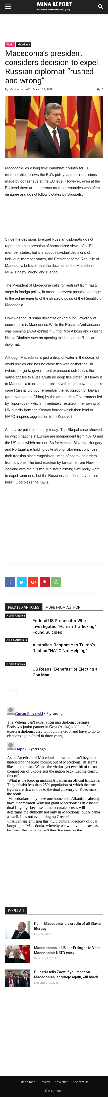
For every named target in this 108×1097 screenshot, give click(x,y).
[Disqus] (54, 768)
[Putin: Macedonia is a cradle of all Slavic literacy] (17, 930)
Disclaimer (27, 1082)
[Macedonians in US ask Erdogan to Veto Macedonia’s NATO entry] (17, 954)
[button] (101, 7)
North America (16, 615)
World (10, 44)
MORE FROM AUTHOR (62, 607)
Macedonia (24, 44)
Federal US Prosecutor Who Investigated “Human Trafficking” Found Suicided (64, 626)
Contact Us (80, 1082)
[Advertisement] (54, 22)
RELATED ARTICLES (23, 607)
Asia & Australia (17, 640)
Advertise (61, 1082)
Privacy (45, 1082)
